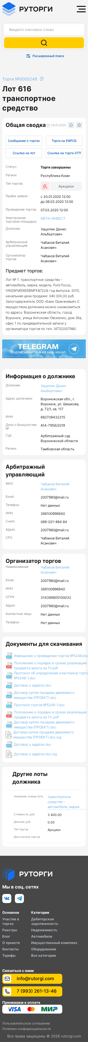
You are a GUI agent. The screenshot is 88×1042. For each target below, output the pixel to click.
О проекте (11, 943)
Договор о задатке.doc (32, 685)
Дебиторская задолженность (44, 921)
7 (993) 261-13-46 (36, 991)
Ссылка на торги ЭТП (64, 153)
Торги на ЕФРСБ (64, 141)
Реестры (9, 930)
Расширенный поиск (48, 56)
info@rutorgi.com (35, 978)
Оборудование (43, 949)
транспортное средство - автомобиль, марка (63, 802)
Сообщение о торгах (24, 141)
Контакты (10, 949)
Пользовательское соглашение (26, 1023)
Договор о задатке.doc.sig (35, 754)
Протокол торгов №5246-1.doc (39, 705)
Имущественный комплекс (54, 943)
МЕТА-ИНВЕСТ (53, 218)
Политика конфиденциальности (26, 1029)
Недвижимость (44, 930)
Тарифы (9, 955)
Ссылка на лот (24, 153)
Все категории (43, 955)
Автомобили (41, 936)
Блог (6, 936)
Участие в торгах (10, 921)
